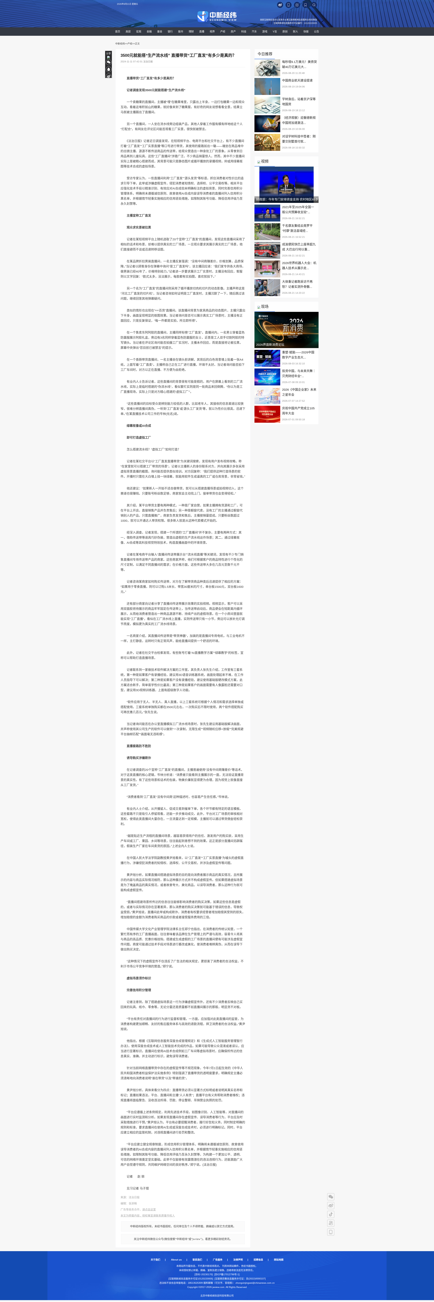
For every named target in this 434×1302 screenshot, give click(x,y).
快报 (306, 31)
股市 (180, 31)
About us (176, 1259)
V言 (275, 31)
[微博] (330, 1205)
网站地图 (278, 1259)
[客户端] (330, 1232)
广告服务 (217, 1259)
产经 (222, 31)
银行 (170, 31)
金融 (149, 31)
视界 (212, 31)
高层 (128, 31)
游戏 (264, 31)
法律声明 (238, 1259)
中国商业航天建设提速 (297, 80)
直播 (201, 31)
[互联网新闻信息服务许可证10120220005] (190, 1278)
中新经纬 (120, 43)
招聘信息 (258, 1259)
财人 (295, 31)
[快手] (330, 1223)
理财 (191, 31)
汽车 (254, 31)
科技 (243, 31)
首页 (117, 31)
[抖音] (330, 1214)
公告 (316, 31)
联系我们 (197, 1259)
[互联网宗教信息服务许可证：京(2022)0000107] (240, 1278)
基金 (159, 31)
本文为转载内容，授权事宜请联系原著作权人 (148, 1215)
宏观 (138, 31)
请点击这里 (149, 1209)
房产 (233, 31)
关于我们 (155, 1259)
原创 (285, 31)
